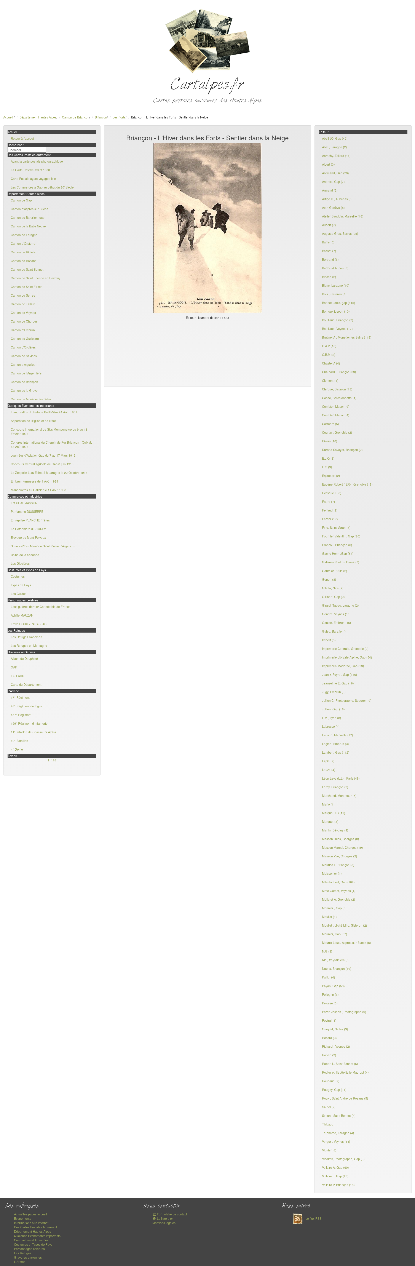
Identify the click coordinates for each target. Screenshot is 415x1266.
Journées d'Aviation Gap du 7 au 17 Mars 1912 (43, 455)
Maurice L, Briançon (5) (338, 865)
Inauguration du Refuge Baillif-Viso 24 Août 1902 (44, 412)
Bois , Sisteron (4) (334, 294)
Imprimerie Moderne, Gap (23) (343, 666)
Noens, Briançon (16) (336, 968)
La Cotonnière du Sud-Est (28, 529)
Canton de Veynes (23, 312)
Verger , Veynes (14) (336, 1141)
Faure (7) (328, 501)
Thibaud (327, 1124)
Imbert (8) (329, 640)
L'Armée (20, 1262)
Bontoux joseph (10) (336, 311)
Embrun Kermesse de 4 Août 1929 (34, 481)
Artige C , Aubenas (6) (337, 199)
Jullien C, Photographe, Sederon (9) (346, 700)
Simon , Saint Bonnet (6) (339, 1115)
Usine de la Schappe (25, 555)
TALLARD (17, 676)
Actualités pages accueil (30, 1214)
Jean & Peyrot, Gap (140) (339, 674)
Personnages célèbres (29, 1249)
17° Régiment (20, 697)
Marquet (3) (330, 821)
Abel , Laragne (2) (334, 147)
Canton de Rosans (23, 261)
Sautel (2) (328, 1107)
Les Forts (119, 117)
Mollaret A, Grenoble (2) (338, 899)
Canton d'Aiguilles (23, 364)
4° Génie (17, 749)
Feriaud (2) (329, 510)
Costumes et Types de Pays (33, 1244)
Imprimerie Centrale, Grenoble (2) (345, 648)
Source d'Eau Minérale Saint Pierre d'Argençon (43, 546)
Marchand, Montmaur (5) (339, 795)
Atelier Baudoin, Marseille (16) (342, 216)
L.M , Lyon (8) (331, 718)
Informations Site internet (31, 1223)
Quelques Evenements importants (37, 1236)
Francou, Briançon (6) (337, 545)
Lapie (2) (328, 761)
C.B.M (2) (328, 354)
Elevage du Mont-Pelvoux (28, 537)
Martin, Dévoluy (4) (335, 830)
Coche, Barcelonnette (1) (339, 398)
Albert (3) (328, 164)
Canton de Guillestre (25, 338)
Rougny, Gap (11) (334, 1089)
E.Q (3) (327, 467)
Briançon (101, 117)
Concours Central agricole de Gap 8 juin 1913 (42, 464)
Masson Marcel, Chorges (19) (342, 847)
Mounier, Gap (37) (334, 934)
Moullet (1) (329, 916)
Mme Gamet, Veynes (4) (339, 891)
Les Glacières (20, 563)
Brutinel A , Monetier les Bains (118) (346, 337)
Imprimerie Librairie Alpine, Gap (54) (347, 657)
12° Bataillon (19, 740)
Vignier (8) (329, 1150)
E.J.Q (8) (328, 458)
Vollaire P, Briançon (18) (338, 1185)
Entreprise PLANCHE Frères (30, 520)
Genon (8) (329, 579)
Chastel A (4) (331, 363)
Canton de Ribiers (23, 252)
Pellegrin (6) (330, 994)
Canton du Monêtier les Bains (31, 399)
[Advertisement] (207, 352)
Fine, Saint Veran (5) (336, 527)
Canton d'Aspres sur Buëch (29, 209)
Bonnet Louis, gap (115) (338, 303)
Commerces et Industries (31, 1240)
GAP (14, 667)
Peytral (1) (329, 1020)
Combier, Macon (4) (335, 415)
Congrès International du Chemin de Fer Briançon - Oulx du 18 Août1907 (52, 444)
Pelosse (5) (330, 1003)
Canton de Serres (23, 295)
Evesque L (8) (331, 493)
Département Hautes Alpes (37, 117)
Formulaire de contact (171, 1214)
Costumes (18, 576)
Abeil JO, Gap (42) (335, 138)
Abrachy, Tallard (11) (336, 155)
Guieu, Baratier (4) (335, 631)
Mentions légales (164, 1223)
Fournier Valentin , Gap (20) (341, 536)
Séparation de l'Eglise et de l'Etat (33, 421)
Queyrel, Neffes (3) (335, 1029)
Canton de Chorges (24, 321)
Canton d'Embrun (23, 330)
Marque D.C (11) (333, 813)
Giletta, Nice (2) (332, 588)
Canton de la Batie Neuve (28, 226)
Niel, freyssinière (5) (336, 960)
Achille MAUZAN (22, 615)
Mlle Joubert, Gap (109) (338, 882)
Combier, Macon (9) (335, 406)
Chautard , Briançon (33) (339, 372)
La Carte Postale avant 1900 (30, 170)
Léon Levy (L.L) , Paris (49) (341, 778)
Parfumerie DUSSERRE (27, 511)
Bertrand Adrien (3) (335, 268)
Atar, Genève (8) (333, 207)
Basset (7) (329, 251)
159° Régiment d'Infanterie (29, 723)
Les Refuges (22, 1253)
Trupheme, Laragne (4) (338, 1133)
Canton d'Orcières (23, 347)
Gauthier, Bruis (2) (334, 571)
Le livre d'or (164, 1218)
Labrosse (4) (331, 726)
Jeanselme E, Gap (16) (338, 683)
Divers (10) (329, 441)
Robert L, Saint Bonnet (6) (340, 1063)
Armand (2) (330, 190)
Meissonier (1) (332, 873)
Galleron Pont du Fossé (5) (340, 562)
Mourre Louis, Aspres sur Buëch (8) (346, 942)
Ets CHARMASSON (24, 503)
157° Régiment (21, 715)
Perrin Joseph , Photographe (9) (344, 1012)
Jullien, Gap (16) (333, 709)
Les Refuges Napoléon (26, 637)
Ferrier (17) (330, 519)
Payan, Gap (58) (333, 986)
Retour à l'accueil (22, 138)
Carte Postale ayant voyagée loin (33, 178)
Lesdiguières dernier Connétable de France (40, 606)
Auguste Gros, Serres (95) (340, 233)
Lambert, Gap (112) (335, 752)
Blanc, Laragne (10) (335, 285)
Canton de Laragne (24, 235)
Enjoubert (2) (331, 475)
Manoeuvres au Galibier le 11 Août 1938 (38, 490)
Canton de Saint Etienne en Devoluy (35, 278)
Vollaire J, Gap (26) (335, 1176)
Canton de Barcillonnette (28, 217)
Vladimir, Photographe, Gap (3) (343, 1159)
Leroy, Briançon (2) (335, 787)
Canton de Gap (21, 200)
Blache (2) (329, 277)
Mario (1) (328, 804)
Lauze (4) (328, 769)
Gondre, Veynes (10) (336, 614)
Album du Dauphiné (24, 658)
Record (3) (329, 1038)
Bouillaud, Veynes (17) (337, 328)
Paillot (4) (328, 977)
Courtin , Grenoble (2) (337, 432)
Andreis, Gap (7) (333, 181)
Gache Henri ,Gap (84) (337, 553)
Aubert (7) (329, 225)
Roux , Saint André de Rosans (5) (345, 1098)
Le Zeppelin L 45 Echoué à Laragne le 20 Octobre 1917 (49, 472)
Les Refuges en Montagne (29, 645)
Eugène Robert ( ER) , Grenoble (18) (347, 484)
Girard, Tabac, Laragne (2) (340, 605)
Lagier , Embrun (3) (335, 744)
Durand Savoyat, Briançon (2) (342, 450)
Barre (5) (328, 242)
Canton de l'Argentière (26, 373)
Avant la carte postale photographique (37, 161)
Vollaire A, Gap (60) (335, 1167)
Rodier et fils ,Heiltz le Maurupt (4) (345, 1072)
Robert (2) (329, 1055)
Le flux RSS (313, 1218)
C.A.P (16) (329, 346)
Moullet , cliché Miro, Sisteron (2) (344, 925)
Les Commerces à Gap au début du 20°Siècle (42, 187)
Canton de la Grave (24, 390)
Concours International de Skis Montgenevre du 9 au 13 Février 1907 (49, 431)
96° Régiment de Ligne (26, 706)
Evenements (22, 1218)
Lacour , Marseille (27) (337, 735)
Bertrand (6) (330, 259)
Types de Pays (21, 585)
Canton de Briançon (75, 117)
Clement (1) (330, 380)
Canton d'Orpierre (23, 243)
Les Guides (18, 593)
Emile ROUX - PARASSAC (28, 624)
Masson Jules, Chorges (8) (340, 839)
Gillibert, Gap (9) (333, 597)
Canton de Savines (24, 356)
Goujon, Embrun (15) (336, 622)
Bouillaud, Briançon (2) (337, 320)
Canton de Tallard (23, 304)
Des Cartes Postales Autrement (35, 1227)
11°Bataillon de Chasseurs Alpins (33, 732)
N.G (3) (327, 951)
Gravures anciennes (28, 1257)
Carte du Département (26, 684)
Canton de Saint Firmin (26, 287)
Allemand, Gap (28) (335, 173)
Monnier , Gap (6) (334, 908)
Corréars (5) (330, 424)
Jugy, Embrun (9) (334, 692)
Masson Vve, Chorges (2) (339, 856)
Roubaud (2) (330, 1081)
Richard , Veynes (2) (336, 1046)
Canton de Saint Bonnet (27, 269)
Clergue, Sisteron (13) (337, 389)
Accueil (8, 117)
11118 (52, 760)
